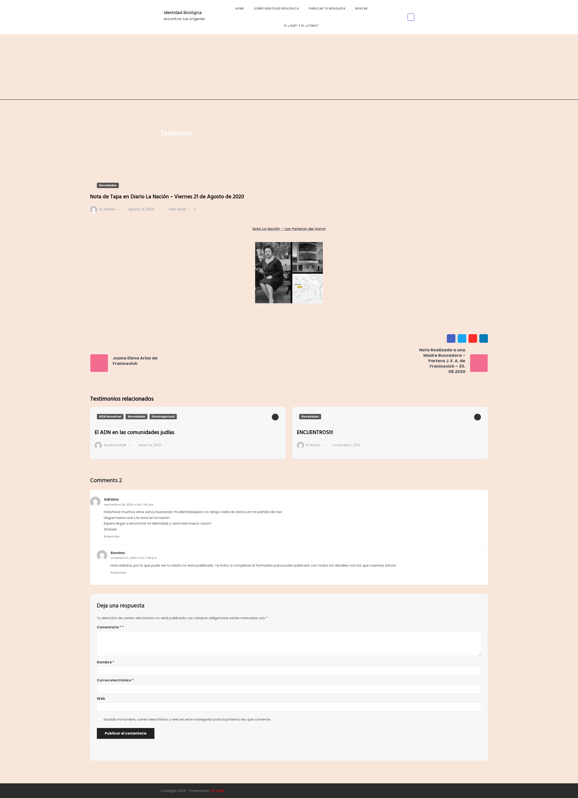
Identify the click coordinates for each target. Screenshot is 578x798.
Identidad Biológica (183, 12)
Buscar (361, 8)
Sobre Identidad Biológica (276, 8)
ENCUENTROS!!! (315, 432)
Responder (112, 536)
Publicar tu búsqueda (327, 8)
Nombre (105, 662)
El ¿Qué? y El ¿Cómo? (301, 26)
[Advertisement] (289, 68)
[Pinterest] (472, 338)
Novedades (108, 185)
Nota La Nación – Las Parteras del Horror (289, 228)
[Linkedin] (483, 338)
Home (239, 8)
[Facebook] (451, 338)
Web (101, 698)
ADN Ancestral (110, 416)
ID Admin (107, 209)
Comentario (109, 627)
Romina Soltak (115, 445)
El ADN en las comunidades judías (134, 432)
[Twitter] (462, 338)
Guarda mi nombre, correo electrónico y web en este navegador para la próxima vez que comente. (187, 719)
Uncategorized (163, 416)
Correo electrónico (115, 680)
